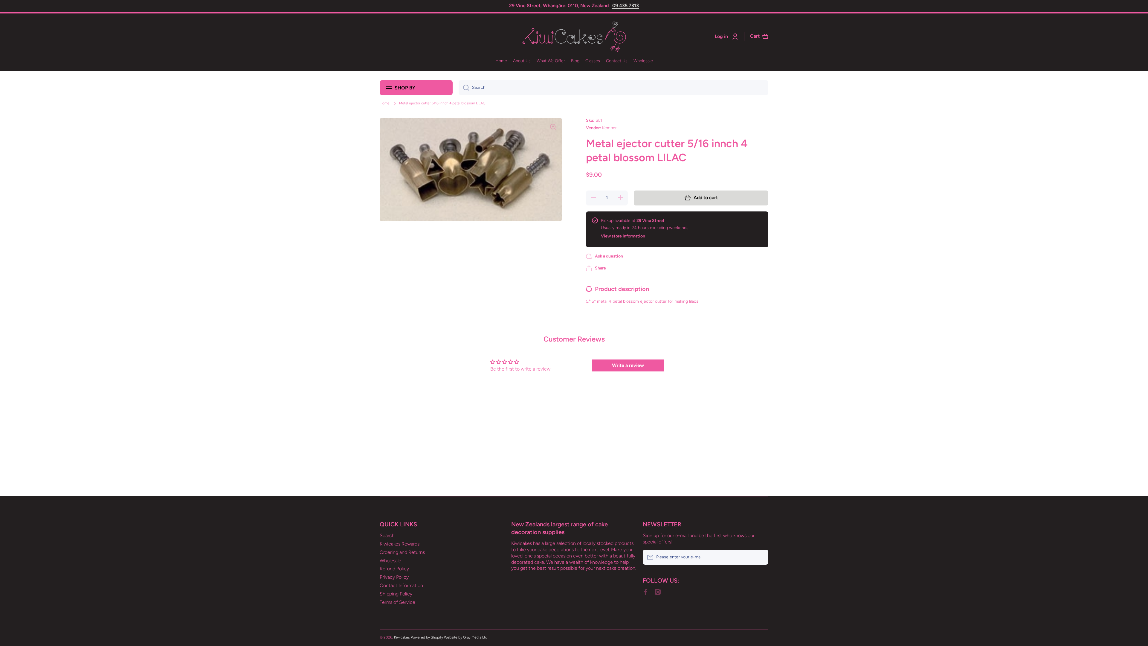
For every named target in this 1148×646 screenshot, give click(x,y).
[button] (596, 268)
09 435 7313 (625, 5)
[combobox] (613, 87)
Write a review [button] (628, 365)
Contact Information (401, 585)
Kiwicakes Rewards (399, 544)
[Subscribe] (760, 557)
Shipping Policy (396, 594)
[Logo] (574, 36)
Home (385, 103)
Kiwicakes (402, 637)
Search (387, 535)
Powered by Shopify (427, 637)
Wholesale (390, 560)
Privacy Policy (394, 577)
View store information (623, 236)
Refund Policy (394, 569)
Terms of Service (397, 602)
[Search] (464, 87)
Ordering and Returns (402, 552)
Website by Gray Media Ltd (465, 637)
